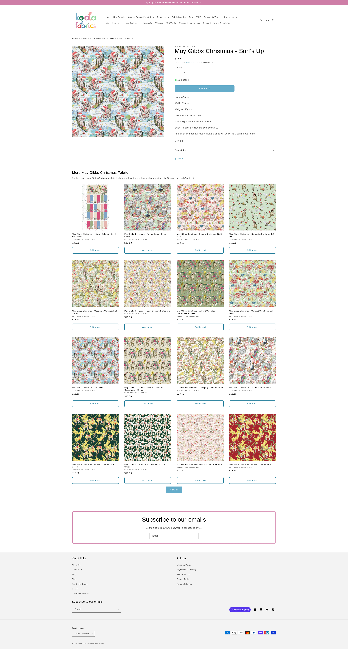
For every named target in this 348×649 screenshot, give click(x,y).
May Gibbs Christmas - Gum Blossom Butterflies (147, 311)
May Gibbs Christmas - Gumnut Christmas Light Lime (251, 312)
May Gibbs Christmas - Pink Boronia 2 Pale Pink (199, 464)
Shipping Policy (184, 565)
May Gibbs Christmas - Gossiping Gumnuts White (200, 387)
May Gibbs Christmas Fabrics (91, 39)
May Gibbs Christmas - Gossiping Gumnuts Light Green (95, 312)
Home (74, 39)
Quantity (178, 67)
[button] (163, 17)
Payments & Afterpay (186, 570)
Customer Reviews (81, 593)
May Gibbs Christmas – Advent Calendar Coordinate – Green (196, 312)
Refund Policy (183, 574)
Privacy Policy (183, 579)
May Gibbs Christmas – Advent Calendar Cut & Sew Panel (94, 235)
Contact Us (77, 570)
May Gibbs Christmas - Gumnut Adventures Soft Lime (251, 235)
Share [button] (180, 159)
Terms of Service (184, 584)
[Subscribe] (195, 536)
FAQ (74, 574)
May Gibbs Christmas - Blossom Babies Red (250, 464)
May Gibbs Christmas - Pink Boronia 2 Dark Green (144, 465)
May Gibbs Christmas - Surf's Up (119, 39)
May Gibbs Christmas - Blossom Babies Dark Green (93, 465)
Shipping (190, 63)
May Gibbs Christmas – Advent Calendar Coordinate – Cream (143, 388)
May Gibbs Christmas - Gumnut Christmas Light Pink (199, 235)
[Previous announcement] (73, 2)
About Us (76, 565)
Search (75, 589)
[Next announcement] (275, 2)
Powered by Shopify (96, 643)
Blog (74, 579)
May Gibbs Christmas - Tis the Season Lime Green (145, 235)
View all (174, 490)
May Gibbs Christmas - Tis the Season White (250, 387)
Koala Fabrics (83, 643)
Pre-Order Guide (80, 584)
